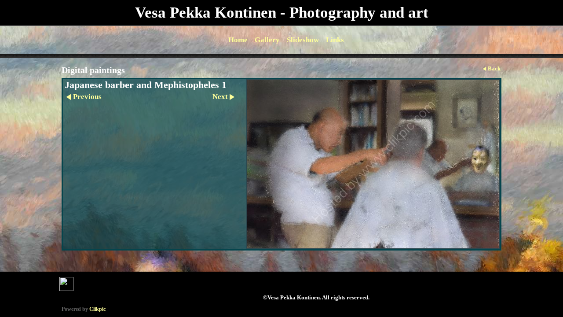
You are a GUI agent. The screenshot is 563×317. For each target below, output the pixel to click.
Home (238, 40)
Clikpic (97, 309)
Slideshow (303, 40)
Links (335, 40)
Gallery (267, 40)
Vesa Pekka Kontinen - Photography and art (281, 12)
